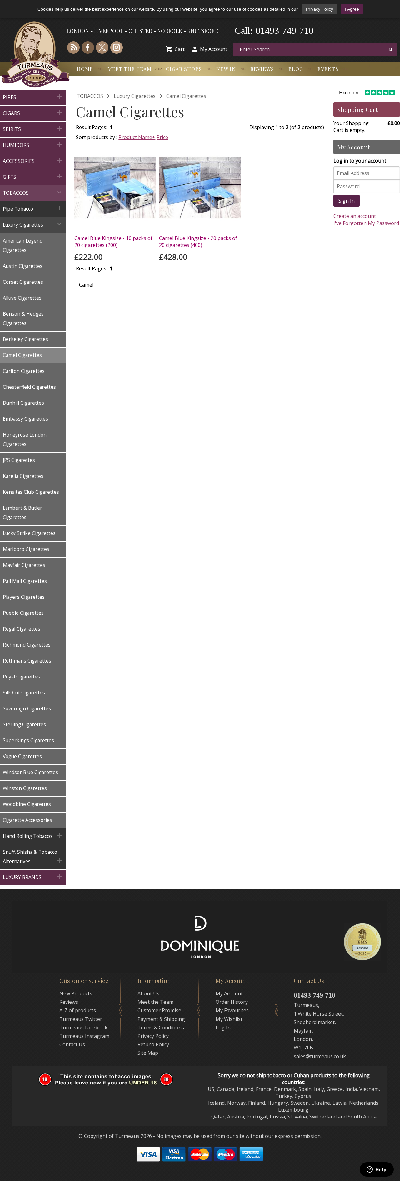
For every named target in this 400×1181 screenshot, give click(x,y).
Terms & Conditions (161, 1027)
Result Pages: (91, 268)
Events (328, 69)
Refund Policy (153, 1044)
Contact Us (72, 1044)
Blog (295, 69)
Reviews (262, 69)
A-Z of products (77, 1010)
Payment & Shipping (161, 1019)
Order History (232, 1001)
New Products (75, 993)
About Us (148, 993)
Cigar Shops (184, 69)
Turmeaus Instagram (84, 1036)
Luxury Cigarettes (135, 96)
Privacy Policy (319, 9)
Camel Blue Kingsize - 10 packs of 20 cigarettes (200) (113, 241)
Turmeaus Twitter (80, 1019)
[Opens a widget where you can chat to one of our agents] (376, 1170)
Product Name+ (136, 137)
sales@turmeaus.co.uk (320, 1056)
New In (226, 69)
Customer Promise (159, 1010)
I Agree (352, 9)
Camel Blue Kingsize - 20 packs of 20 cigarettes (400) (198, 241)
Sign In (346, 200)
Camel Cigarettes (186, 96)
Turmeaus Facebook (83, 1027)
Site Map (148, 1052)
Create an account (354, 216)
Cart (180, 49)
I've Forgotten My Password (366, 223)
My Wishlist (229, 1019)
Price (162, 137)
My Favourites (232, 1010)
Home (85, 69)
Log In (223, 1027)
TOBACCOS (90, 96)
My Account (213, 49)
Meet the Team (130, 69)
